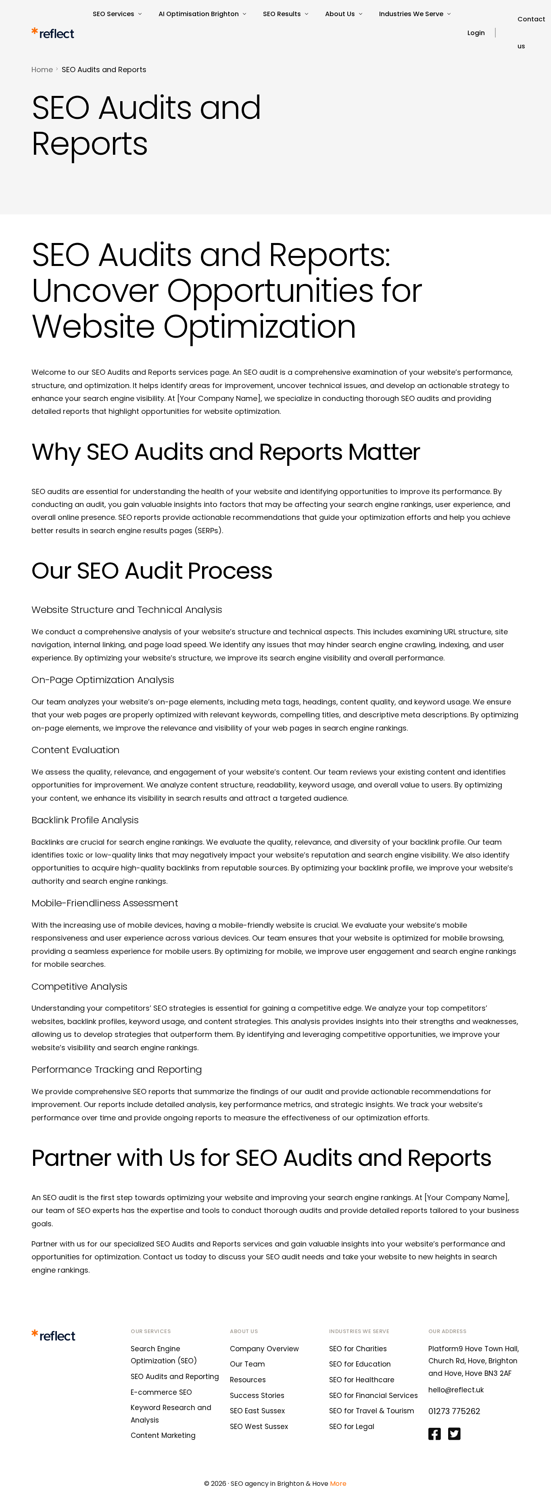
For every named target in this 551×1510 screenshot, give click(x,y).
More (338, 1483)
